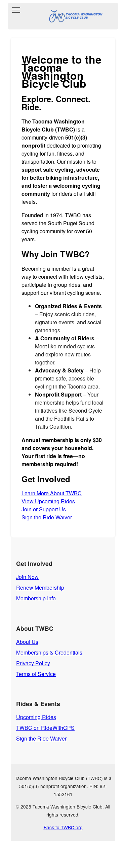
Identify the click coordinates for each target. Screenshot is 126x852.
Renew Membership (40, 587)
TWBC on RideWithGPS (45, 728)
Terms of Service (36, 674)
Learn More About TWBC (52, 493)
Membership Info (36, 598)
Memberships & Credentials (49, 652)
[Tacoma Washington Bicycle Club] (74, 16)
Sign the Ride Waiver (47, 517)
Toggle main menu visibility (16, 9)
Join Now (27, 577)
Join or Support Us (44, 509)
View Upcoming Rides (48, 501)
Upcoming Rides (36, 717)
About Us (27, 642)
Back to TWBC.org (63, 827)
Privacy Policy (33, 663)
